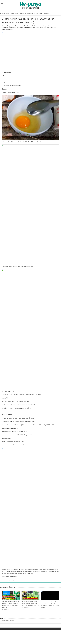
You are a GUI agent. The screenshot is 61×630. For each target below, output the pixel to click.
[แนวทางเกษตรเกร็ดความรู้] (30, 5)
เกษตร (7, 13)
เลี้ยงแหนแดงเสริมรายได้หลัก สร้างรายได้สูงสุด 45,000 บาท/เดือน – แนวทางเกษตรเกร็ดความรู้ (30, 603)
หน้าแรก (3, 13)
